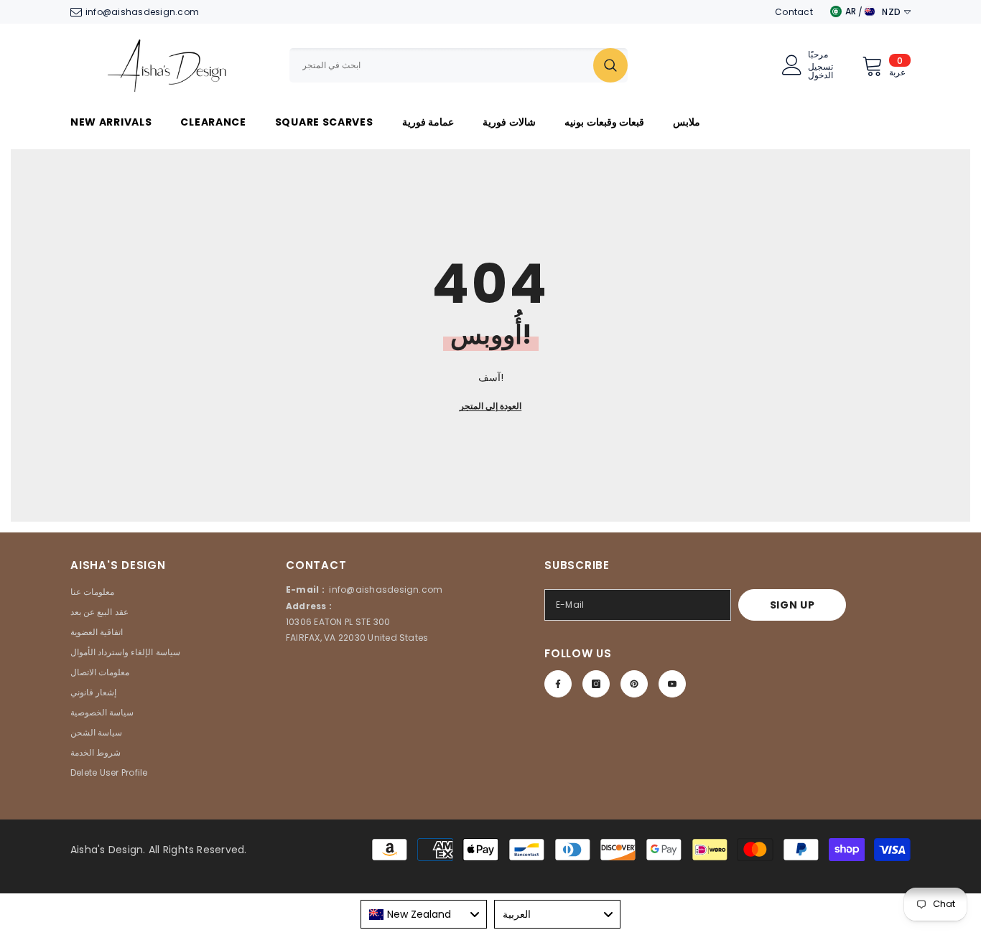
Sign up (792, 605)
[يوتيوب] (672, 683)
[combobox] (441, 65)
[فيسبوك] (558, 683)
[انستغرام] (596, 683)
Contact (794, 12)
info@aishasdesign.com (142, 12)
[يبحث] (458, 65)
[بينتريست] (634, 683)
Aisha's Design (106, 849)
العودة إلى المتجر (490, 406)
